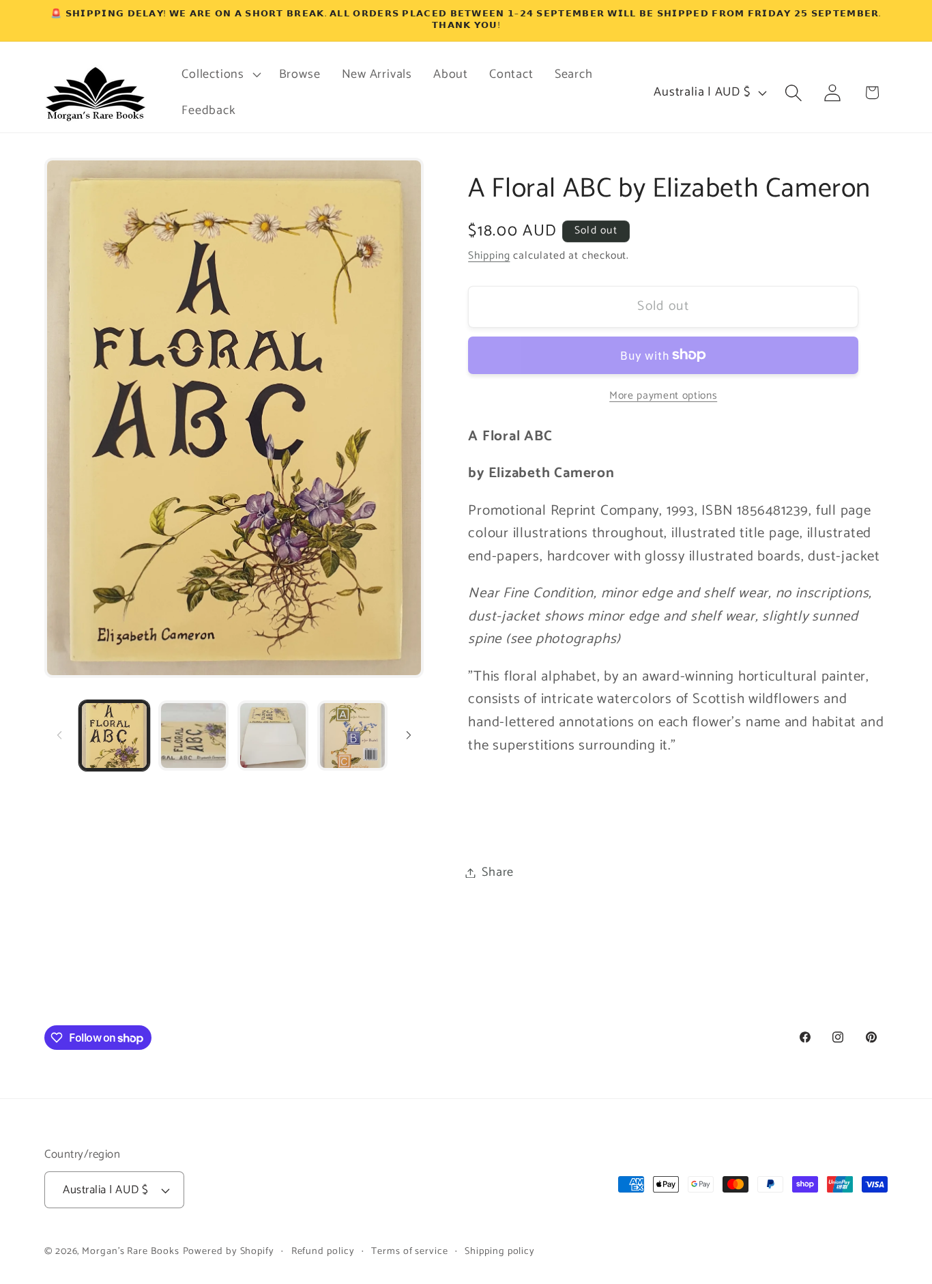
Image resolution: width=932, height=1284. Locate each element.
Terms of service (409, 1251)
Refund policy (323, 1251)
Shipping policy (500, 1251)
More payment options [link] (663, 395)
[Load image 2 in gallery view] (193, 735)
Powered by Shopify (228, 1251)
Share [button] (498, 872)
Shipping (489, 255)
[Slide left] (59, 735)
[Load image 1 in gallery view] (114, 735)
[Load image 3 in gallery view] (272, 735)
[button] (219, 74)
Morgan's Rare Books (130, 1251)
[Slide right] (409, 735)
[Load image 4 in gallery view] (352, 735)
